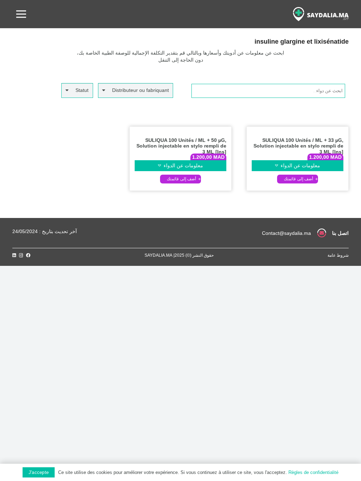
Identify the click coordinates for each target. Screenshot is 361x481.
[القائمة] (21, 14)
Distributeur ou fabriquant (140, 90)
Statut (81, 90)
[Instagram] (21, 255)
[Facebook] (28, 255)
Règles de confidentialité (313, 472)
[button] (297, 179)
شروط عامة (338, 255)
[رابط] (321, 14)
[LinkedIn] (14, 255)
